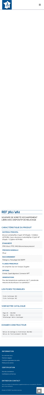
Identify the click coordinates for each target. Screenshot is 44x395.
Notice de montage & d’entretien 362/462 (17, 332)
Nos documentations (8, 371)
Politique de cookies (8, 363)
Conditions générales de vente (11, 360)
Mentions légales (7, 358)
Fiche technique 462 (10, 298)
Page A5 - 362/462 (9, 313)
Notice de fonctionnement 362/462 (15, 334)
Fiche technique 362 (10, 296)
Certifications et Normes (9, 374)
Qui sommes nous (7, 355)
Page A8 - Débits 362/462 (12, 315)
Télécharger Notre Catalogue (13, 317)
